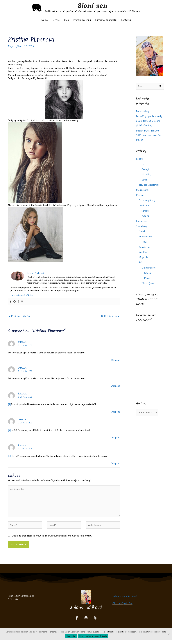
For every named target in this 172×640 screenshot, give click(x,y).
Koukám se (144, 247)
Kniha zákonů (146, 236)
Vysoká (145, 215)
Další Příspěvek (110, 316)
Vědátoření (144, 205)
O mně (56, 19)
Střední (145, 210)
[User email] (22, 301)
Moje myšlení (15, 46)
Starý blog (141, 226)
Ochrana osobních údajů (124, 596)
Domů (44, 19)
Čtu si (142, 231)
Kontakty (126, 19)
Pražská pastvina (82, 19)
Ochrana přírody (147, 200)
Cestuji (145, 169)
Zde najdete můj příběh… (22, 295)
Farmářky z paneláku (106, 19)
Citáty (147, 272)
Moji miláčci (142, 189)
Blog (66, 19)
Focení (139, 158)
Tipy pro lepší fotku (149, 184)
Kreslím (143, 252)
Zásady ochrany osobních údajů (93, 636)
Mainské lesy (142, 111)
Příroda (140, 195)
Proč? (144, 241)
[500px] (18, 301)
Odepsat (115, 360)
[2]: (9, 430)
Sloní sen (92, 6)
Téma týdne (147, 283)
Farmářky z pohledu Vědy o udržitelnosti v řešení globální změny (149, 121)
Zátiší (144, 179)
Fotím (142, 164)
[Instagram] (14, 301)
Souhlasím (71, 636)
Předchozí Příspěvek (20, 316)
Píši (140, 262)
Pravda (147, 278)
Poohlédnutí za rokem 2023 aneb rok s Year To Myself (148, 135)
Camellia (22, 342)
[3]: (9, 456)
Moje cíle (143, 257)
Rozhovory (141, 221)
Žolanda (22, 393)
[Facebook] (11, 301)
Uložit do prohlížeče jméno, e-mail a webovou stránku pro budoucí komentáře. (52, 535)
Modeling (146, 174)
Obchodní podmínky (122, 603)
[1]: (9, 404)
